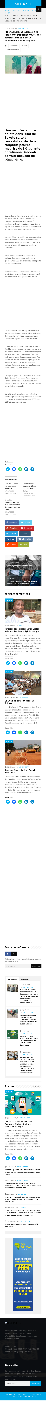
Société (7, 13)
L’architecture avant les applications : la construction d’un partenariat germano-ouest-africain (29, 1020)
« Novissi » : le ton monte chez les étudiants (11, 486)
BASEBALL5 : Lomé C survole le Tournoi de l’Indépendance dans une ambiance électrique (29, 1041)
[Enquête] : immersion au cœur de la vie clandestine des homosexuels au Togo (12, 505)
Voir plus (36, 1086)
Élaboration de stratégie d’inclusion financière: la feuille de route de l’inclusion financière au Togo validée (23, 1186)
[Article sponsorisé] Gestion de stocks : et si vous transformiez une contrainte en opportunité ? (22, 1199)
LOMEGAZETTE (23, 4)
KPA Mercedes (23, 697)
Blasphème (14, 46)
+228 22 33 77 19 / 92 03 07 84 (26, 1349)
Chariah (24, 46)
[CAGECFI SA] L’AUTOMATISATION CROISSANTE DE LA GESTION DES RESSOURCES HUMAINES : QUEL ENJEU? (22, 1172)
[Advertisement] (18, 101)
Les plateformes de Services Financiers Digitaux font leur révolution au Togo (18, 1124)
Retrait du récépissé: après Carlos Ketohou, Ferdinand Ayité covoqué (22, 630)
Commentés (25, 979)
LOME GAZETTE (23, 28)
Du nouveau (12, 979)
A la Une (9, 600)
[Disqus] (23, 847)
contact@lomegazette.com (21, 1351)
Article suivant (12, 578)
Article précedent (13, 563)
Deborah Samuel (13, 50)
